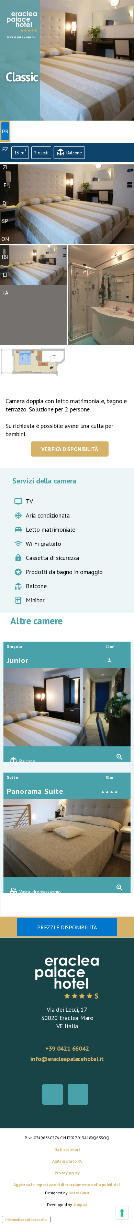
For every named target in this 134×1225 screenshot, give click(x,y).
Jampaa (80, 1204)
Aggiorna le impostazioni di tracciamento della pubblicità (66, 1184)
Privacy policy (67, 1172)
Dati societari (67, 1149)
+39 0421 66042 (67, 1048)
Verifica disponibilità (69, 449)
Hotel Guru (78, 1192)
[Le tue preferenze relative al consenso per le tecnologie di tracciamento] (122, 1212)
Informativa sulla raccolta (26, 1219)
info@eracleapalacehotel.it (67, 1059)
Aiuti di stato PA (67, 1161)
